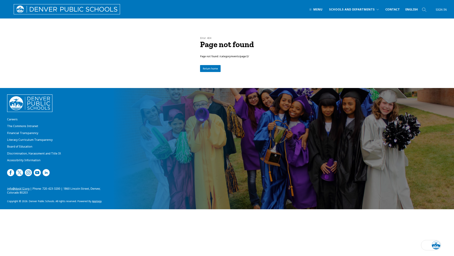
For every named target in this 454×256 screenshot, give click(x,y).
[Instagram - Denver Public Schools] (28, 172)
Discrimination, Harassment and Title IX (34, 153)
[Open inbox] (426, 245)
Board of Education (19, 146)
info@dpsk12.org (18, 189)
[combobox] (413, 9)
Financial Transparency (22, 133)
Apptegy (96, 201)
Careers (12, 119)
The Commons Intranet (22, 126)
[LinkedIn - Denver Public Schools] (46, 172)
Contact (392, 9)
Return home (210, 68)
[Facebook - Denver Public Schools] (10, 172)
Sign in (441, 10)
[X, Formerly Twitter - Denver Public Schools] (19, 172)
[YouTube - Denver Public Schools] (37, 172)
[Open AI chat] (436, 245)
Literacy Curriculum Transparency (30, 140)
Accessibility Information (23, 160)
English (411, 9)
